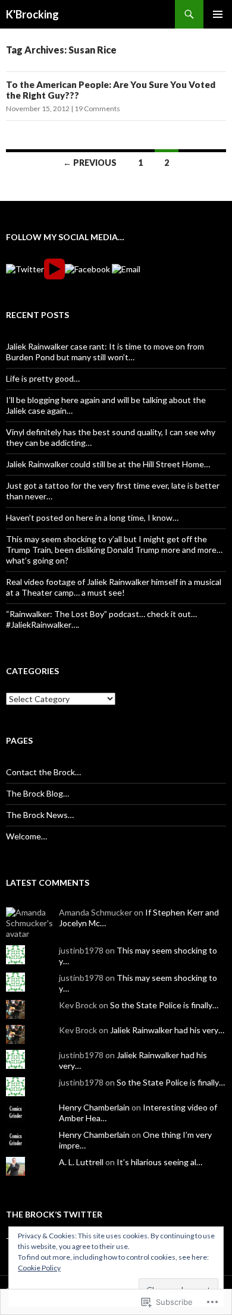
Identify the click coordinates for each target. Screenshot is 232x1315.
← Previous (90, 163)
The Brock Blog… (37, 793)
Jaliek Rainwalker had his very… (167, 1030)
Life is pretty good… (43, 378)
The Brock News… (40, 815)
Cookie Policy (39, 1267)
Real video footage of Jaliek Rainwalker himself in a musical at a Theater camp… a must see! (113, 587)
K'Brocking (32, 14)
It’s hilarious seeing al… (159, 1162)
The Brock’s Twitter (54, 1214)
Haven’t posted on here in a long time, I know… (92, 517)
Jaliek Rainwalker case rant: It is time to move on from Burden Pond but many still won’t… (105, 351)
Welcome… (26, 836)
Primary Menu (217, 14)
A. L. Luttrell (81, 1162)
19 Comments (97, 108)
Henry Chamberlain (94, 1107)
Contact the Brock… (43, 772)
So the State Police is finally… (164, 1005)
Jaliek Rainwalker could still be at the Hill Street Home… (108, 464)
